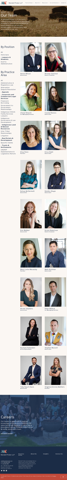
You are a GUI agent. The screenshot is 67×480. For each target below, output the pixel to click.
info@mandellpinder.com (6, 461)
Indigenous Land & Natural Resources (8, 127)
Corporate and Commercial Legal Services (8, 96)
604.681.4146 (7, 462)
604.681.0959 (6, 463)
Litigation (4, 135)
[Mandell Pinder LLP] (11, 2)
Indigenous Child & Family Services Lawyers (8, 114)
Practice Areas (28, 2)
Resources (44, 2)
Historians (5, 55)
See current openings (7, 433)
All (2, 52)
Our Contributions (54, 2)
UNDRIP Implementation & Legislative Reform (8, 151)
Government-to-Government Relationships (7, 107)
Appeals (5, 92)
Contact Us (63, 2)
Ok (63, 476)
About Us (37, 2)
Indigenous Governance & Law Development (8, 120)
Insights (46, 453)
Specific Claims (7, 143)
